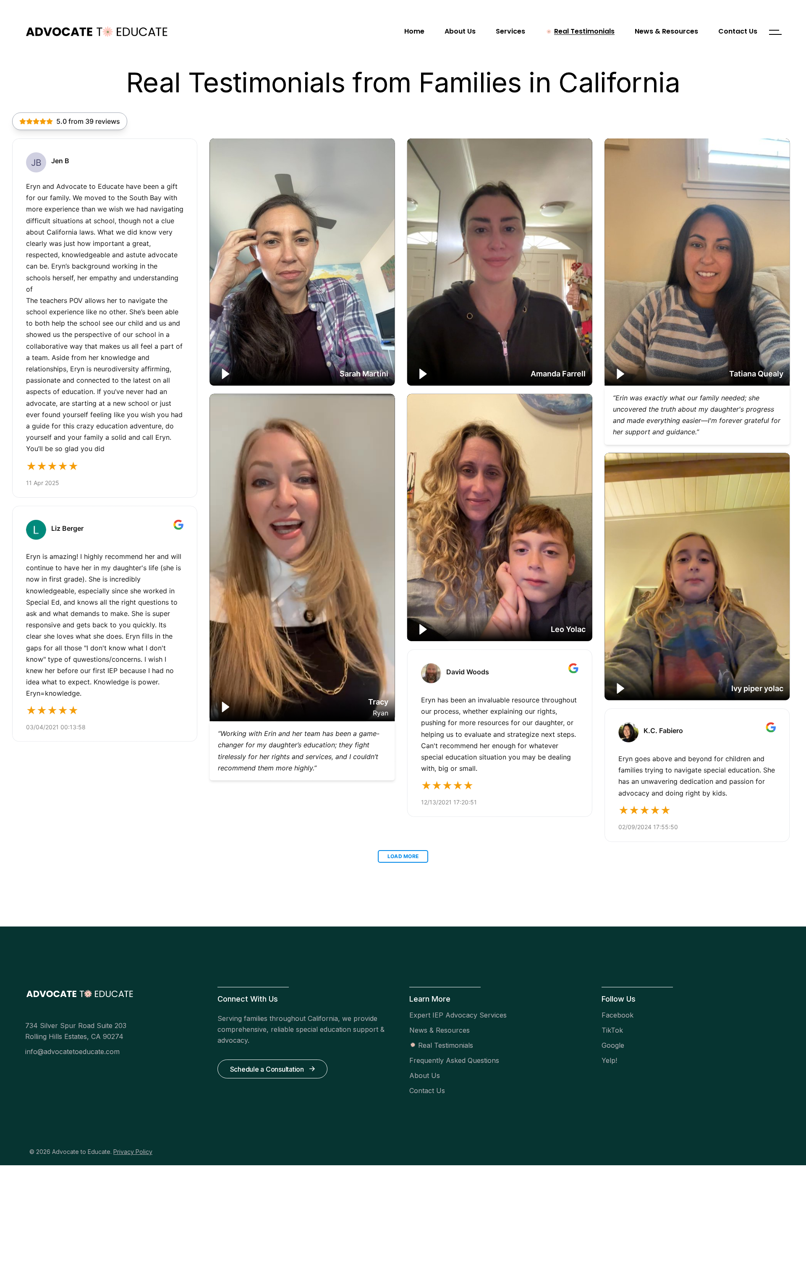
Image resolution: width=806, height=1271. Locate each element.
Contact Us (427, 1090)
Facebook (617, 1015)
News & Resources (439, 1030)
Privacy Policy (132, 1151)
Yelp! (609, 1060)
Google (613, 1045)
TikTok (612, 1030)
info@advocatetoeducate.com (72, 1051)
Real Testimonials (445, 1045)
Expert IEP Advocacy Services (458, 1015)
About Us (424, 1075)
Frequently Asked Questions (454, 1060)
